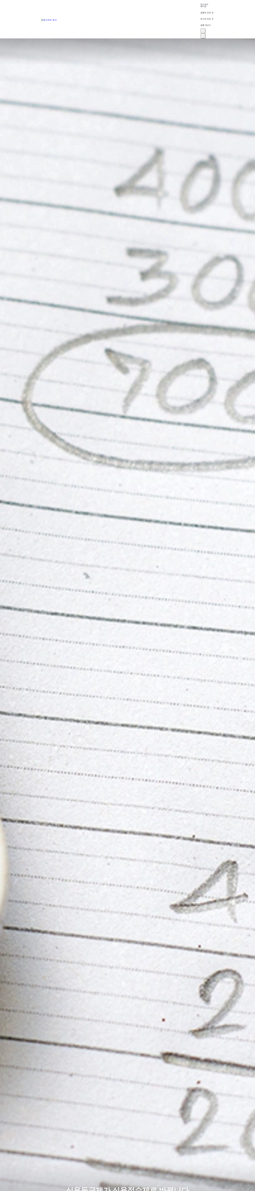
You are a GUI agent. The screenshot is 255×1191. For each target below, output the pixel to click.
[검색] (203, 30)
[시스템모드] (203, 35)
